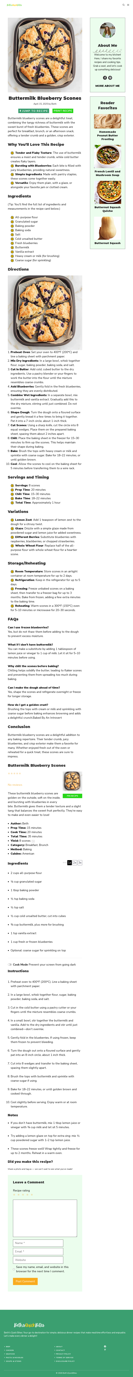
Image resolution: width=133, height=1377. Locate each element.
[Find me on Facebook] (105, 78)
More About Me (107, 85)
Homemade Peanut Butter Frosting (107, 135)
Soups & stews (13, 1361)
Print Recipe (63, 111)
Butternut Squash (108, 243)
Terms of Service (64, 1358)
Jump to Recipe (35, 111)
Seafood (10, 1354)
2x (74, 863)
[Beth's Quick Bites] (14, 5)
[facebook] (105, 1346)
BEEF (8, 1347)
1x (69, 863)
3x (80, 863)
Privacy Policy (63, 1354)
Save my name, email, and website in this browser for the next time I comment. (42, 1269)
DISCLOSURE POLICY (65, 1361)
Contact (60, 1350)
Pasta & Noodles (14, 1358)
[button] (123, 5)
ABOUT (59, 1347)
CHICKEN (10, 1350)
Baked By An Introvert (47, 718)
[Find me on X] (110, 78)
